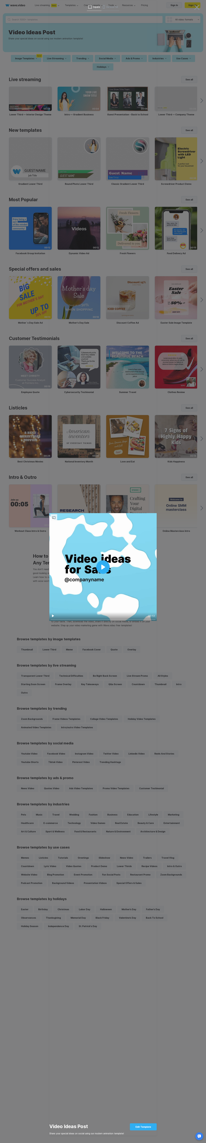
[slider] (103, 619)
